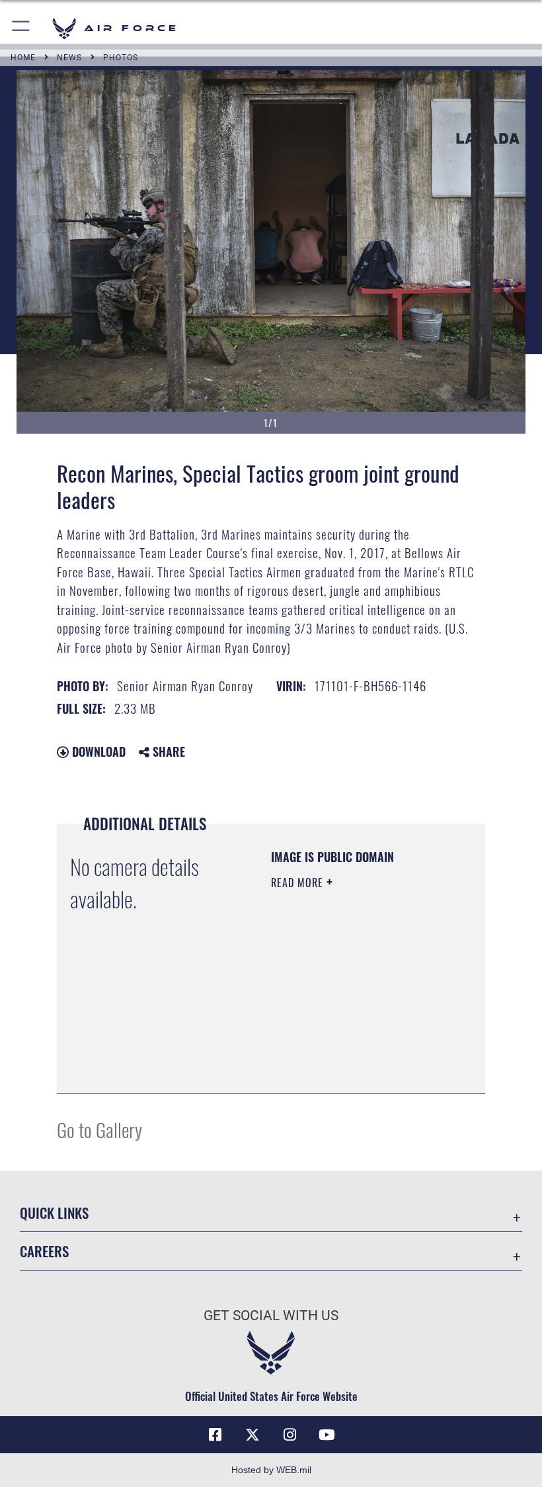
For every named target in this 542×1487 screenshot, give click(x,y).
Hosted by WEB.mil (271, 1469)
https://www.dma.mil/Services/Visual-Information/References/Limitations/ (351, 1050)
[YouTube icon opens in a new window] (326, 1435)
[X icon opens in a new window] (252, 1435)
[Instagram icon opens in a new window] (289, 1435)
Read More (299, 882)
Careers (44, 1251)
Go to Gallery (99, 1129)
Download (97, 751)
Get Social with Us (271, 1315)
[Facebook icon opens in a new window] (215, 1435)
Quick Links (54, 1212)
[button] (21, 28)
